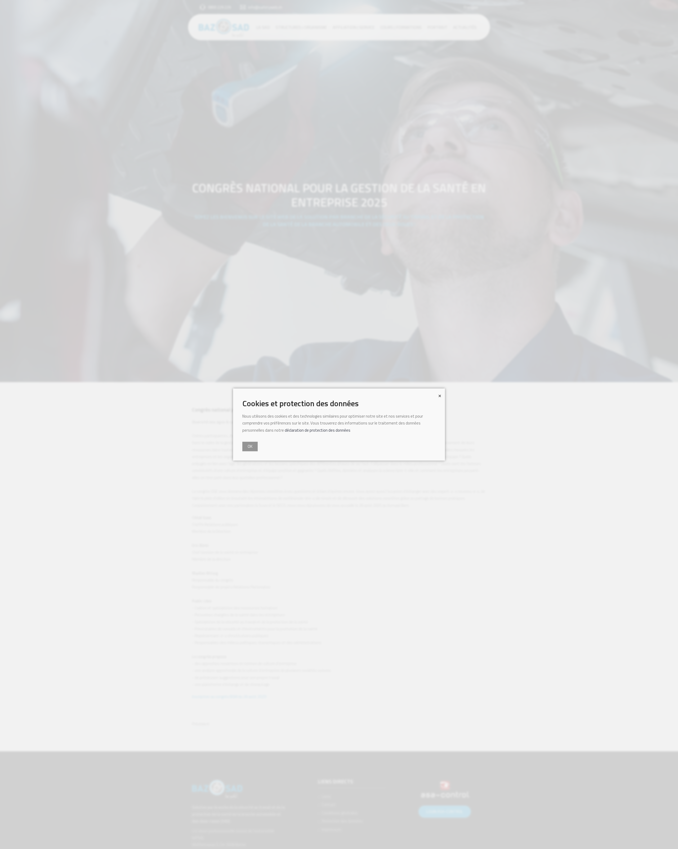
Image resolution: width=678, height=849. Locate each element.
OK (250, 446)
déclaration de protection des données (317, 430)
